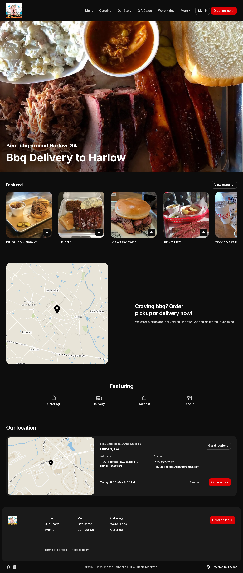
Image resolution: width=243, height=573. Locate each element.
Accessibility (80, 550)
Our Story (124, 11)
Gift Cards (145, 11)
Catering (105, 11)
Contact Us (85, 530)
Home (49, 518)
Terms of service (56, 550)
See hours (196, 482)
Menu (89, 11)
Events (49, 530)
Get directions (218, 446)
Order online (219, 482)
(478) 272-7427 (163, 462)
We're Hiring (166, 11)
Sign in (202, 11)
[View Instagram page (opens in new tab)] (14, 567)
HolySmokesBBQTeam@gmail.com (176, 467)
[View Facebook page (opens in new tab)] (8, 567)
